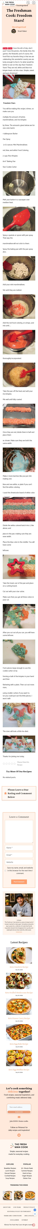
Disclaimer (14, 1220)
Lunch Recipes (10, 1170)
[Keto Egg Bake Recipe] (19, 1032)
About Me (7, 1207)
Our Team (17, 1207)
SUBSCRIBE (19, 1112)
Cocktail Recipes (10, 1175)
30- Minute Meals (27, 1168)
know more (19, 932)
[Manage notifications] (33, 1224)
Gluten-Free (27, 1178)
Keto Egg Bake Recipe (19, 1044)
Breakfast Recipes (10, 1168)
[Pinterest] (19, 1135)
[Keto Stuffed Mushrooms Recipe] (19, 981)
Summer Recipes (27, 1170)
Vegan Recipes (27, 1175)
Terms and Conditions (13, 1215)
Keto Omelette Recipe (19, 967)
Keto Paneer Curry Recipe (19, 1018)
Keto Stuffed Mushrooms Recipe (19, 992)
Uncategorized (19, 27)
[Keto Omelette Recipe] (19, 955)
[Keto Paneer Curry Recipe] (19, 1007)
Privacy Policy (29, 1207)
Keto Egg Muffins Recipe (19, 1069)
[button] (27, 3)
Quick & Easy (27, 1173)
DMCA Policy (29, 1215)
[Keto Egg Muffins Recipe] (19, 1058)
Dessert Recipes (10, 1173)
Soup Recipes (10, 1178)
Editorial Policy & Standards (19, 1211)
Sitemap (25, 1220)
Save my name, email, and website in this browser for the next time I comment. (20, 871)
